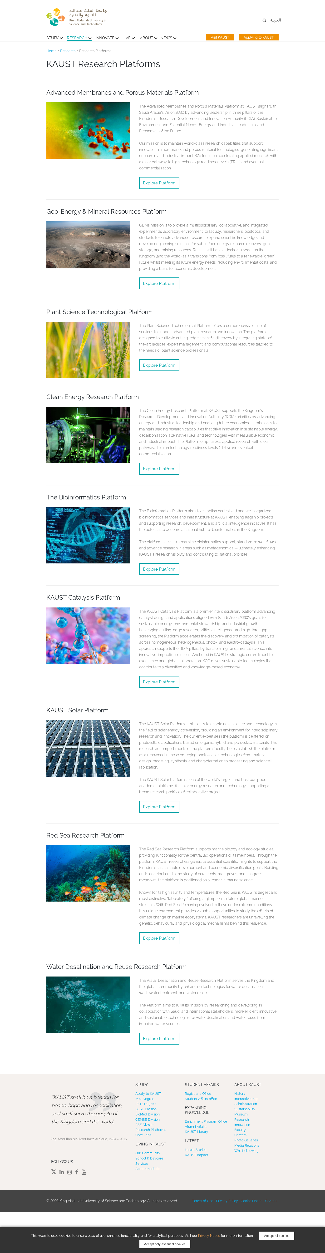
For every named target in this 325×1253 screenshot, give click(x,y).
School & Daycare (149, 1158)
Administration (245, 1104)
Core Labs (143, 1135)
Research (77, 38)
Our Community (147, 1153)
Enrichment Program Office (206, 1121)
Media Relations (246, 1145)
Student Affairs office (201, 1099)
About (146, 38)
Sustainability (244, 1109)
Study (52, 38)
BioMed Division (147, 1114)
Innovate (104, 38)
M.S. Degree (144, 1099)
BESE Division (146, 1109)
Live (127, 38)
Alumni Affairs (196, 1127)
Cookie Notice (251, 1201)
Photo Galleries (246, 1140)
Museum (241, 1114)
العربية (275, 20)
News (166, 38)
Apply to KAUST (148, 1093)
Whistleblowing (246, 1151)
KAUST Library (196, 1132)
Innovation (242, 1125)
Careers (240, 1135)
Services (141, 1163)
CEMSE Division (147, 1119)
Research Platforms (150, 1130)
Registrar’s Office (198, 1093)
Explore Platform (159, 182)
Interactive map (246, 1099)
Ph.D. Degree (145, 1104)
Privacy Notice (209, 1236)
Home (51, 51)
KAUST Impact (196, 1155)
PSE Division (144, 1125)
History (239, 1093)
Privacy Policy (227, 1201)
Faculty (240, 1130)
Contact (271, 1201)
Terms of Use (202, 1201)
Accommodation (148, 1169)
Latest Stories (195, 1150)
